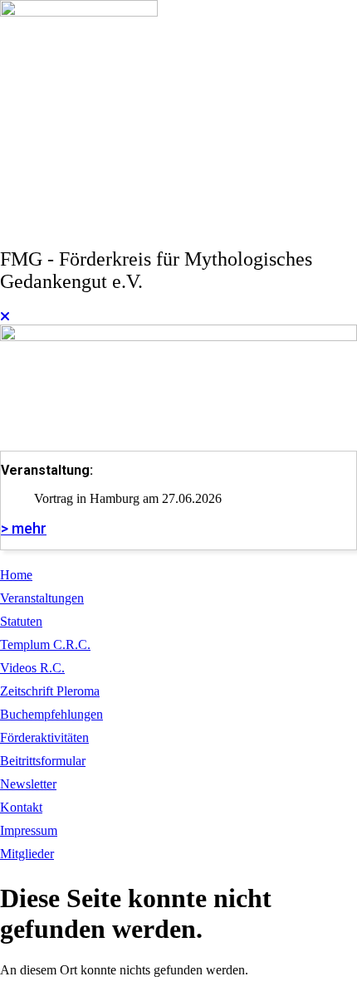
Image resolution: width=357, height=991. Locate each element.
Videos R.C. (32, 668)
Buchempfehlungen (51, 714)
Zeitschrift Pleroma (50, 691)
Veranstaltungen (42, 598)
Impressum (28, 830)
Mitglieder (27, 854)
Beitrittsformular (43, 761)
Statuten (21, 621)
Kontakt (21, 807)
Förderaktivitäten (44, 737)
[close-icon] (5, 317)
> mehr (23, 528)
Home (16, 575)
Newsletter (28, 784)
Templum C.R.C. (45, 644)
